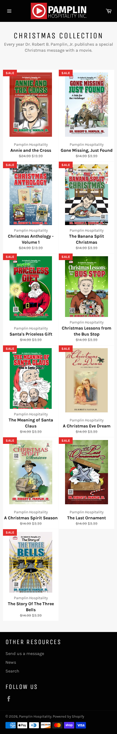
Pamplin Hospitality (35, 716)
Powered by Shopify (68, 716)
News (10, 662)
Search (12, 671)
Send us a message (24, 653)
